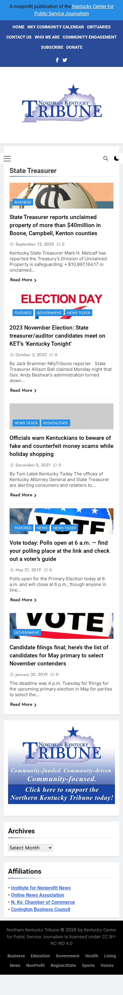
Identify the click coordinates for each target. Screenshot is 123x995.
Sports (88, 965)
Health (91, 956)
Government (49, 313)
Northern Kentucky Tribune (33, 929)
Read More (21, 279)
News (42, 528)
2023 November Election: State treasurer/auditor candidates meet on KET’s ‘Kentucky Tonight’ (57, 335)
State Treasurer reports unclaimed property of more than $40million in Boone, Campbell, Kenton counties (55, 225)
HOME (18, 27)
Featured (23, 313)
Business (23, 202)
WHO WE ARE (47, 37)
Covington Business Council (40, 909)
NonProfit (35, 965)
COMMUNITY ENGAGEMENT (90, 37)
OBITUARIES (99, 27)
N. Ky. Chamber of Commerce (43, 902)
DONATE (74, 47)
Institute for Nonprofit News (41, 888)
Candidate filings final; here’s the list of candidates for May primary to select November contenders (59, 655)
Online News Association (37, 895)
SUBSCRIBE (52, 47)
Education (40, 956)
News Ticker (78, 313)
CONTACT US (19, 37)
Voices (107, 965)
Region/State (55, 423)
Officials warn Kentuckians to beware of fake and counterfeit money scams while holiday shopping (61, 445)
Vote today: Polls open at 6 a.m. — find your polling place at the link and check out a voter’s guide (60, 550)
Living (110, 956)
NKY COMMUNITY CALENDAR (55, 27)
